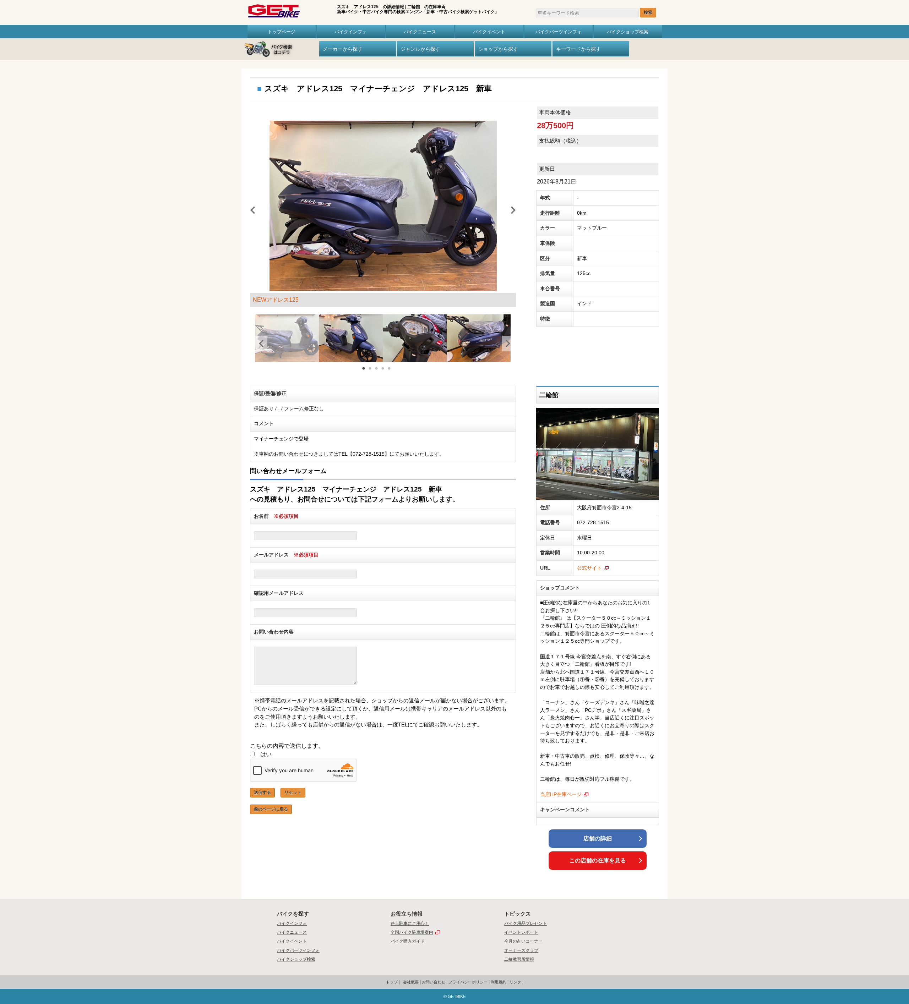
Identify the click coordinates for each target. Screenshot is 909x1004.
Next (510, 209)
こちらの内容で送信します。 (287, 746)
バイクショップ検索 (627, 31)
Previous (250, 209)
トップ (392, 982)
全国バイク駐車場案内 (412, 932)
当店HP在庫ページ (561, 794)
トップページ (281, 31)
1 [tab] (364, 372)
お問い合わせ (433, 982)
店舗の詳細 (597, 838)
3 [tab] (377, 372)
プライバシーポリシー (468, 982)
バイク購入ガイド (408, 941)
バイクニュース (420, 31)
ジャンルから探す (420, 49)
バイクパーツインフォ (558, 31)
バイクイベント (489, 31)
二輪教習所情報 (519, 959)
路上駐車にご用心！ (410, 923)
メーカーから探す (343, 49)
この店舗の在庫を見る (597, 860)
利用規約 (498, 982)
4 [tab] (383, 372)
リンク (515, 982)
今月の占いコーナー (523, 941)
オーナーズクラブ (521, 950)
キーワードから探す (578, 49)
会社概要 (411, 982)
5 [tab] (389, 372)
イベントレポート (521, 932)
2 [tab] (370, 372)
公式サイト (589, 568)
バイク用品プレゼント (525, 923)
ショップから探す (498, 49)
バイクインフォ (350, 31)
